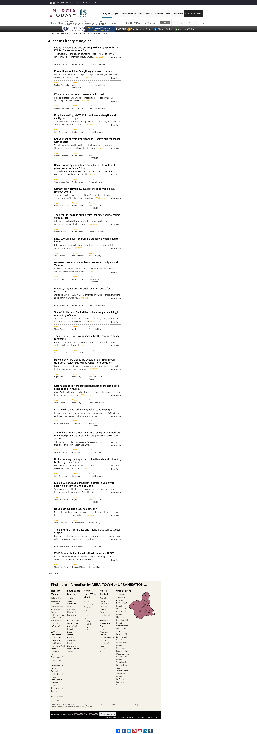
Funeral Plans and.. (96, 132)
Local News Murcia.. (97, 403)
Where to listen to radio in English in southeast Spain (84, 409)
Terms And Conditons (112, 717)
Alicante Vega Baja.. (62, 182)
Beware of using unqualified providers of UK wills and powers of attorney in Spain (84, 167)
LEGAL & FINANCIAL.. (98, 64)
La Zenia (120, 679)
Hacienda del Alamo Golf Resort (72, 626)
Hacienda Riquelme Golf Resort (106, 623)
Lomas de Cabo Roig (122, 683)
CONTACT (60, 3)
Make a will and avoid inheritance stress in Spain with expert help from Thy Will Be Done (84, 484)
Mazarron (71, 634)
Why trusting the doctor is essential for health (80, 94)
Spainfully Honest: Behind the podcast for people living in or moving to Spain (86, 314)
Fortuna (87, 618)
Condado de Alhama (72, 616)
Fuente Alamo (73, 620)
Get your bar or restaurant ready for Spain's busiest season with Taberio (87, 140)
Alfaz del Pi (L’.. (78, 108)
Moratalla (88, 624)
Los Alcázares (157, 13)
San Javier (178, 13)
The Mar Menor (55, 592)
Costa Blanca (77, 64)
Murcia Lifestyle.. (95, 182)
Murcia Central (104, 592)
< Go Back (53, 573)
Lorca (147, 13)
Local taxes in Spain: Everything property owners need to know (86, 240)
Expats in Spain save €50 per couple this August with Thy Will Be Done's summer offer (86, 49)
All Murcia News (95, 329)
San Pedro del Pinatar (57, 675)
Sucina (102, 651)
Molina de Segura (104, 633)
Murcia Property (78, 256)
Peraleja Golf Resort (105, 644)
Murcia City (76, 377)
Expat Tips (58, 377)
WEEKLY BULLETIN (89, 3)
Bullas (86, 601)
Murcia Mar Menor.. (61, 500)
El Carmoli (55, 603)
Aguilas (75, 329)
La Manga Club (57, 615)
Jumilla (140, 13)
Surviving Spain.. (95, 452)
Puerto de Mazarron (71, 639)
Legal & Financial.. (61, 64)
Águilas (117, 13)
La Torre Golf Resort (56, 627)
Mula (86, 627)
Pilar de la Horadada (55, 653)
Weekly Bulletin (86, 707)
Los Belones (56, 637)
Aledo (69, 601)
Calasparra (88, 604)
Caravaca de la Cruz (90, 608)
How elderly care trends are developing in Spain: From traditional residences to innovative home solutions (85, 361)
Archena (103, 606)
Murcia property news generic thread (65, 707)
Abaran (103, 601)
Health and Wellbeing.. (97, 85)
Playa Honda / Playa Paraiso (57, 658)
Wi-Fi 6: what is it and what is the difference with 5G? (84, 553)
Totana (70, 651)
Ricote (102, 648)
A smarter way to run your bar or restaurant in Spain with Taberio (86, 264)
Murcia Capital (59, 403)
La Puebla (55, 623)
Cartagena (55, 601)
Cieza (86, 615)
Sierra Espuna (73, 648)
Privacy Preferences (108, 714)
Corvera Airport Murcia (109, 705)
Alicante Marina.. (60, 232)
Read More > (116, 57)
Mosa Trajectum (107, 637)
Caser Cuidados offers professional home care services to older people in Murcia (86, 387)
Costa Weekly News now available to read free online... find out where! (85, 190)
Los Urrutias (56, 643)
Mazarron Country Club (122, 649)
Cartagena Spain (83, 705)
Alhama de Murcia (128, 13)
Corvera (103, 612)
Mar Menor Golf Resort (58, 647)
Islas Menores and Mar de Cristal (57, 609)
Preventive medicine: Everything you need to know (83, 71)
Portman (54, 662)
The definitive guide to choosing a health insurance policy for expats (86, 337)
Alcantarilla (105, 603)
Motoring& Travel (104, 22)
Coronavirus (95, 705)
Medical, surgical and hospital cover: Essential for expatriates (82, 290)
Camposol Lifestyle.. (97, 567)
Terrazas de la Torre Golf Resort (57, 691)
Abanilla (103, 598)
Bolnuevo (71, 609)
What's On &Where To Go (88, 22)
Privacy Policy (126, 717)
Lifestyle (116, 22)
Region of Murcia (78, 523)
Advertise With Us (151, 717)
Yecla (86, 629)
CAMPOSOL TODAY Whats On (63, 705)
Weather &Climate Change (72, 22)
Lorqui (102, 629)
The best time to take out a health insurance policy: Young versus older (87, 216)
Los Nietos (55, 640)
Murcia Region (59, 329)
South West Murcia (73, 592)
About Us (141, 717)
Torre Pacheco (57, 696)
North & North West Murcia (90, 594)
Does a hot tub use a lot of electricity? (75, 509)
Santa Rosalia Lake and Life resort (56, 682)
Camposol (76, 452)
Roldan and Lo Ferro (57, 667)
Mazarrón (169, 13)
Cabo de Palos (57, 598)
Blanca (103, 609)
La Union (54, 632)
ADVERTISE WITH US (73, 3)
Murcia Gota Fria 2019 (128, 705)
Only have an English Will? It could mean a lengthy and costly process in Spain (85, 117)
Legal (134, 717)
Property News (132, 22)
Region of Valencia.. (62, 85)
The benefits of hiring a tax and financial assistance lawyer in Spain (87, 531)
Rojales (75, 500)
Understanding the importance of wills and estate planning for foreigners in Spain (87, 461)
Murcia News (57, 22)
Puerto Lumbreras (71, 644)
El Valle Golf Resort (105, 616)
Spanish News (151, 22)
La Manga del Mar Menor (56, 619)
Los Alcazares (57, 634)
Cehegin (87, 612)
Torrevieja (76, 423)
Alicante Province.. (61, 156)
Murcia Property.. (60, 256)
